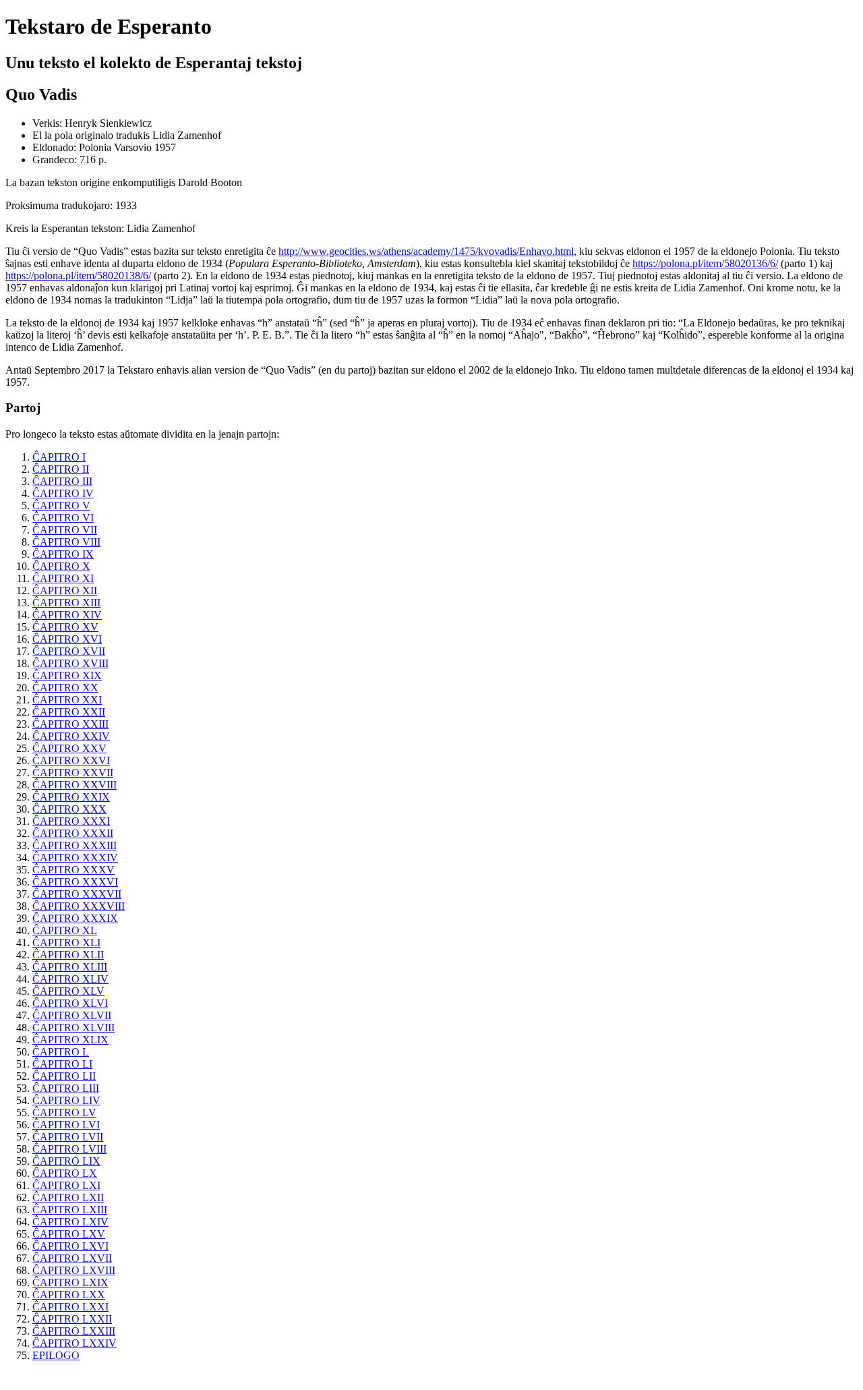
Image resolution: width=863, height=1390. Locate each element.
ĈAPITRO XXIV (71, 736)
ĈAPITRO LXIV (70, 1221)
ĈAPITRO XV (65, 627)
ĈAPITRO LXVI (70, 1246)
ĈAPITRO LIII (65, 1088)
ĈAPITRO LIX (66, 1161)
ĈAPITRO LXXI (70, 1306)
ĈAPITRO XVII (68, 651)
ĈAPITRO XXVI (71, 760)
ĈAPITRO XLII (68, 954)
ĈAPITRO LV (64, 1112)
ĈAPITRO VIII (66, 542)
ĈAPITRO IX (63, 554)
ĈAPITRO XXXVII (76, 894)
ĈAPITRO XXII (68, 712)
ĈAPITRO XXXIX (75, 918)
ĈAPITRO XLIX (70, 1039)
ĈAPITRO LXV (68, 1234)
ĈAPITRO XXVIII (74, 784)
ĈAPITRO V (61, 505)
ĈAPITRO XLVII (71, 1015)
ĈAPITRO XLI (66, 942)
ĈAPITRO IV (63, 493)
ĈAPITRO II (60, 469)
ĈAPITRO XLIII (69, 967)
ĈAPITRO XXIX (71, 797)
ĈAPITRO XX (65, 687)
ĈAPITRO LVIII (69, 1149)
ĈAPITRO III (62, 481)
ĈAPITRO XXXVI (75, 882)
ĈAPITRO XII (64, 590)
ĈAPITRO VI (63, 517)
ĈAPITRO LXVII (72, 1258)
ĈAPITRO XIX (67, 675)
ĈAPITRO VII (64, 529)
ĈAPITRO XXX (69, 809)
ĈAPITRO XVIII (70, 663)
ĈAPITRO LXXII (72, 1319)
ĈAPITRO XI (63, 578)
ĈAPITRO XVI (67, 639)
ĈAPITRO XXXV (73, 869)
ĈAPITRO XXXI (71, 821)
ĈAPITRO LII (64, 1076)
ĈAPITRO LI (62, 1064)
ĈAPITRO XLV (68, 991)
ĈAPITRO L (60, 1052)
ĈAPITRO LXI (66, 1185)
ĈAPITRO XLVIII (73, 1027)
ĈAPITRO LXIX (70, 1282)
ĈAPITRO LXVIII (73, 1270)
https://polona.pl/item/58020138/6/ (78, 275)
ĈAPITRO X (61, 566)
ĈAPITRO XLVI (70, 1003)
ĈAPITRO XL (64, 930)
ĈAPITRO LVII (67, 1136)
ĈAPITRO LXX (68, 1294)
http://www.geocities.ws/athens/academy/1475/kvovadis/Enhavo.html (426, 251)
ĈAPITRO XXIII (70, 724)
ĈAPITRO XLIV (70, 979)
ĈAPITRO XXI (67, 699)
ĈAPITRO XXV (69, 748)
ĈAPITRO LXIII (69, 1209)
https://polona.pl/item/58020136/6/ (705, 263)
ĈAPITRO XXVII (72, 772)
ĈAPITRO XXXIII (74, 845)
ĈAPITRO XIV (67, 614)
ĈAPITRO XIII (66, 602)
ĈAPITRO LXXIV (74, 1343)
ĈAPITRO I (59, 457)
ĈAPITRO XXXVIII (78, 906)
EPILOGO (56, 1355)
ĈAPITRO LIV (66, 1100)
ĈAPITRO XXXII (72, 833)
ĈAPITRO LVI (66, 1124)
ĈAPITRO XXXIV (75, 857)
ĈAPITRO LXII (68, 1197)
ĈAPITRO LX (64, 1173)
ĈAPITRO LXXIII (73, 1331)
